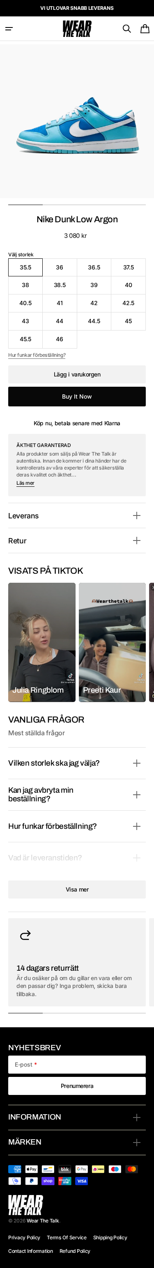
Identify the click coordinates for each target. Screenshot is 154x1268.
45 (135, 323)
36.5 (99, 270)
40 (135, 287)
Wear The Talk (43, 1221)
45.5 (31, 341)
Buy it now (77, 396)
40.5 (30, 305)
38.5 (65, 287)
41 (67, 305)
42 (100, 305)
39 (100, 287)
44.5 (99, 323)
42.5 (134, 305)
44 (66, 323)
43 (32, 323)
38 (32, 287)
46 (66, 341)
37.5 (134, 270)
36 (66, 270)
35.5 (31, 270)
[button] (9, 29)
